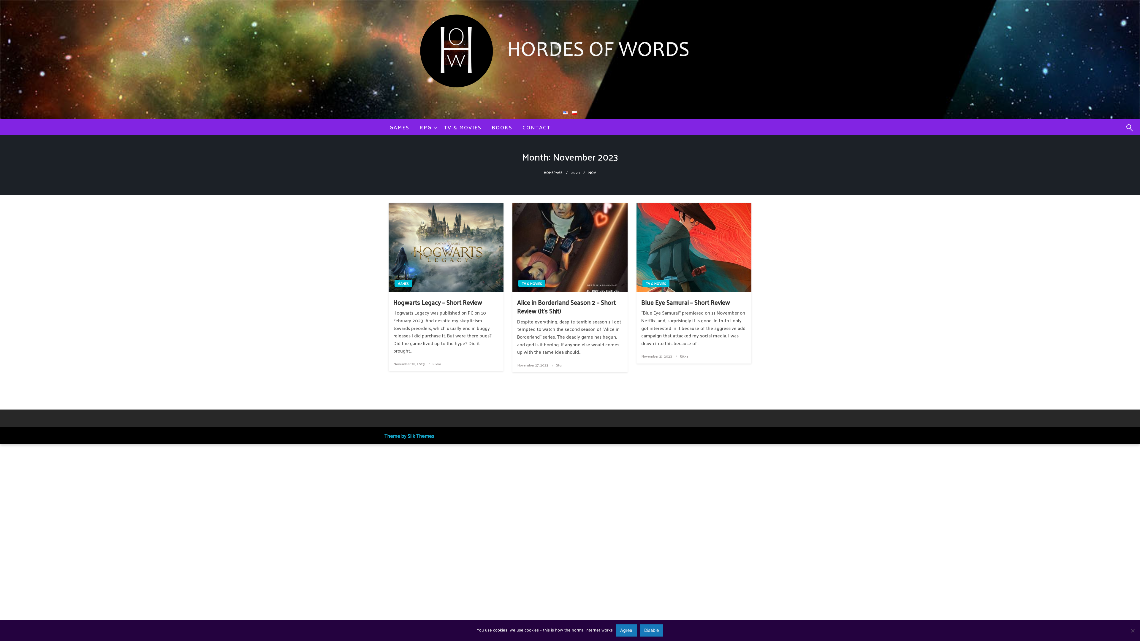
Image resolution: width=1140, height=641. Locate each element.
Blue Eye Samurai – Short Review (685, 302)
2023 (575, 172)
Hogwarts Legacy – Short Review (437, 302)
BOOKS (502, 127)
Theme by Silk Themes (409, 435)
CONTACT (536, 127)
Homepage (553, 172)
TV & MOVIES (463, 127)
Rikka (437, 364)
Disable (651, 630)
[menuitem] (399, 127)
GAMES (399, 127)
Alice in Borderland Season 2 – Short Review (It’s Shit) (566, 306)
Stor (559, 365)
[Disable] (1133, 631)
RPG (425, 127)
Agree (626, 630)
